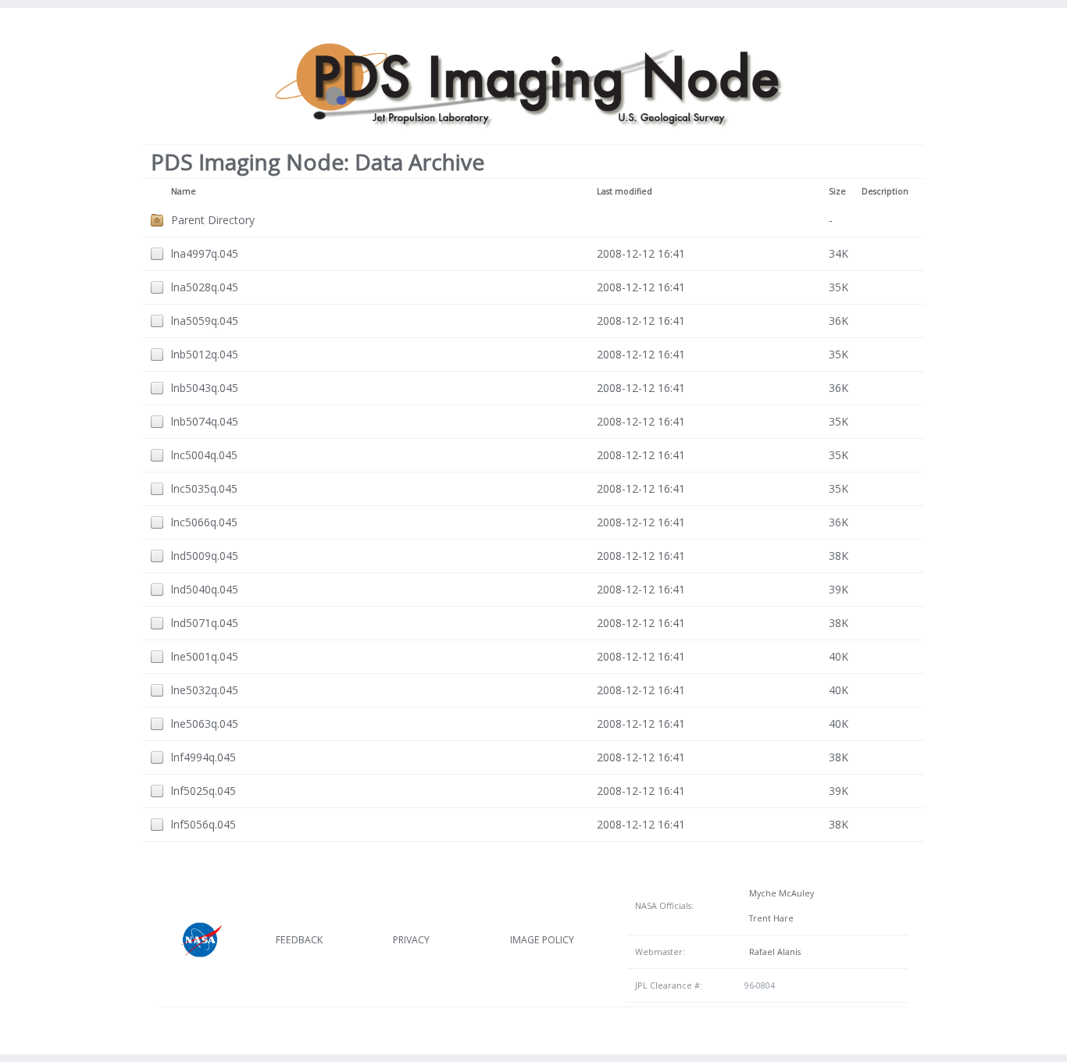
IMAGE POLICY (542, 939)
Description (885, 191)
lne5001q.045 (204, 656)
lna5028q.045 (204, 287)
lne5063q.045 (204, 723)
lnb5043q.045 (204, 387)
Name (183, 191)
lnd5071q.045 (204, 622)
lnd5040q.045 (204, 589)
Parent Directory (213, 219)
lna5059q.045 (204, 320)
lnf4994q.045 (203, 757)
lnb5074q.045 (204, 421)
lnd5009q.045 (204, 555)
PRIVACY (411, 939)
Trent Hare (769, 918)
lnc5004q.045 (204, 454)
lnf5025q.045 (203, 790)
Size (837, 191)
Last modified (624, 191)
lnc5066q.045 (204, 522)
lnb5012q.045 (204, 354)
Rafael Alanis (772, 951)
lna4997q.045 (204, 253)
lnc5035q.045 (204, 488)
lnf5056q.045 (203, 824)
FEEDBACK (299, 939)
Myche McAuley (779, 893)
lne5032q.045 (204, 689)
